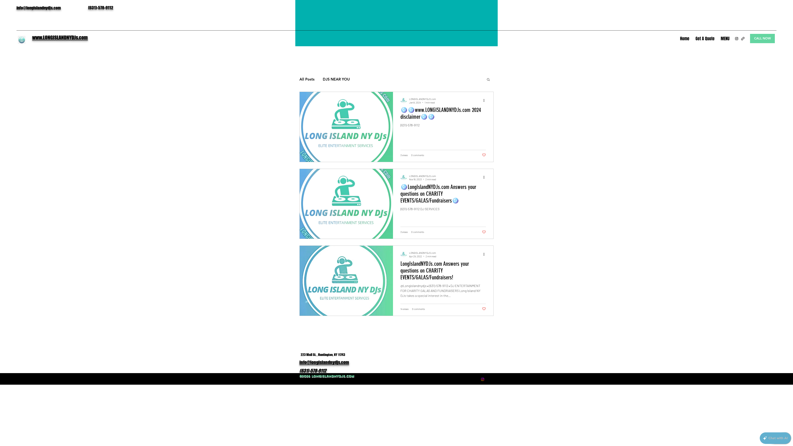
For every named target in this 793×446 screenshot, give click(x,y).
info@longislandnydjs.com (39, 7)
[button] (488, 80)
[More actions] (485, 100)
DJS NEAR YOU (336, 79)
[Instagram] (737, 39)
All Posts (307, 79)
